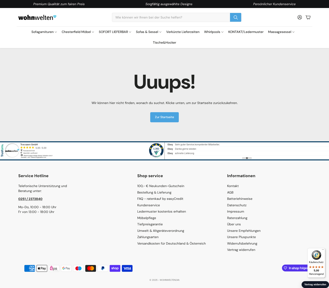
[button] (176, 17)
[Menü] (323, 250)
